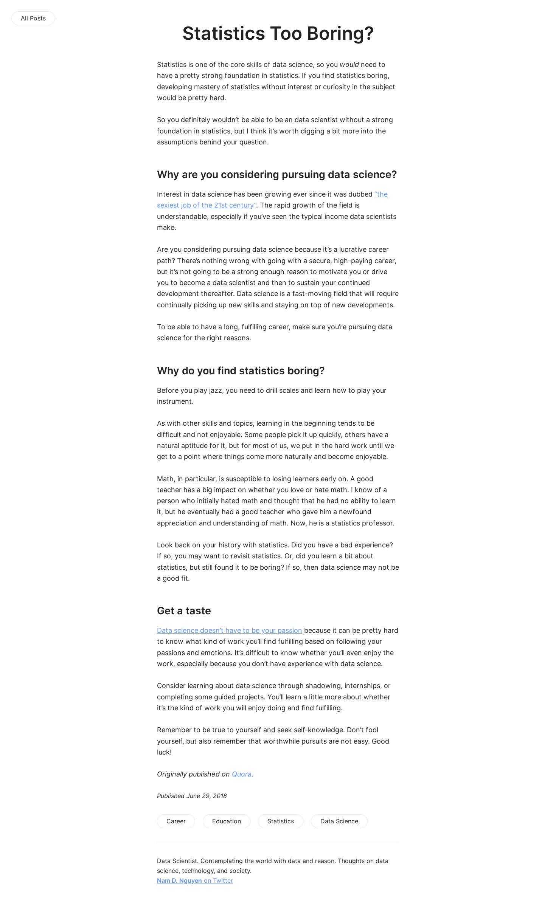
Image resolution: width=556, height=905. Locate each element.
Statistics (280, 821)
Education (226, 821)
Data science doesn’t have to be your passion (229, 630)
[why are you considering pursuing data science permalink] (140, 174)
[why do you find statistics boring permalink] (140, 370)
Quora (242, 774)
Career (176, 821)
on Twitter (195, 880)
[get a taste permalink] (140, 610)
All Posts (33, 18)
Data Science (339, 821)
